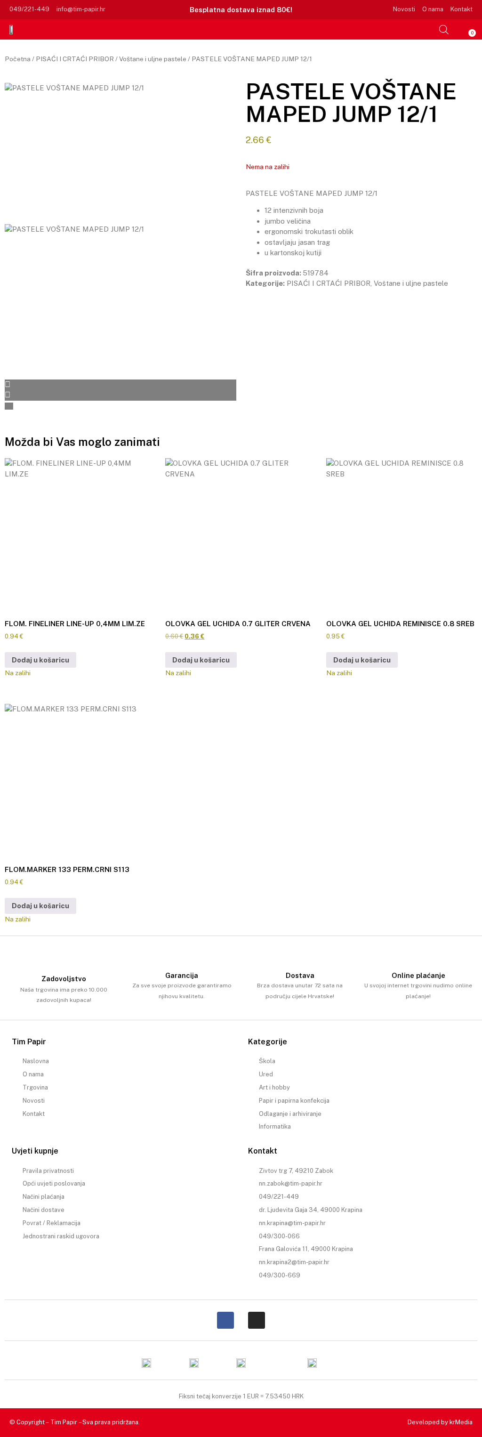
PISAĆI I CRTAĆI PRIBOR (75, 59)
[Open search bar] (444, 29)
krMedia (461, 1422)
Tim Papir (63, 1422)
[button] (429, 29)
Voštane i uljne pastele (152, 59)
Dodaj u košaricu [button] (40, 660)
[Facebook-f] (225, 1320)
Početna (18, 59)
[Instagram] (256, 1320)
